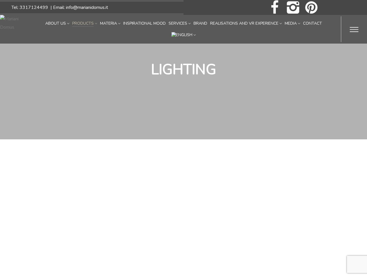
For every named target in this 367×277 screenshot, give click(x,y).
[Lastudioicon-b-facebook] (274, 7)
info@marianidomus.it (87, 7)
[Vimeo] (348, 7)
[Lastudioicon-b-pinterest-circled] (311, 7)
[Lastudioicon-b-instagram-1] (293, 7)
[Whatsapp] (329, 7)
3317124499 (33, 7)
